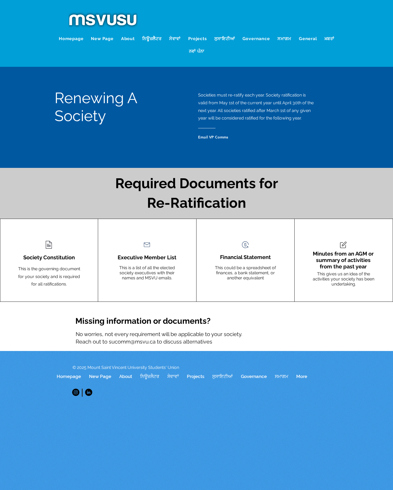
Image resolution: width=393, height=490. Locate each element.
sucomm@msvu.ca (132, 341)
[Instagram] (75, 392)
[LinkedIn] (88, 392)
